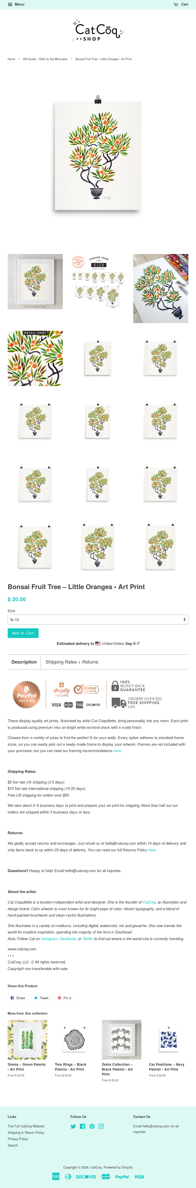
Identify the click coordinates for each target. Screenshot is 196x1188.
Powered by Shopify (118, 1167)
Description (24, 662)
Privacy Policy (18, 1138)
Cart (184, 4)
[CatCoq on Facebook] (82, 1127)
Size (11, 610)
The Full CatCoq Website (26, 1126)
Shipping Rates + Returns (72, 661)
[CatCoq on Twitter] (73, 1127)
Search (13, 1145)
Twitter (87, 938)
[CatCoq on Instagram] (101, 1127)
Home (11, 59)
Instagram (49, 938)
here (152, 849)
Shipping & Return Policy (26, 1132)
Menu (19, 4)
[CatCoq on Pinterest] (92, 1127)
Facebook (68, 938)
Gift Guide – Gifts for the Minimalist (45, 59)
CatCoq (96, 1167)
